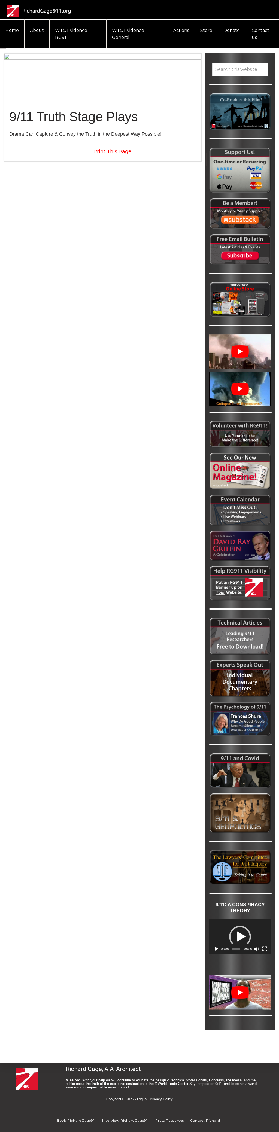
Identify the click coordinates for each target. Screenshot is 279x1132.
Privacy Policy (161, 1099)
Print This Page (112, 151)
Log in (142, 1099)
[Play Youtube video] (240, 351)
